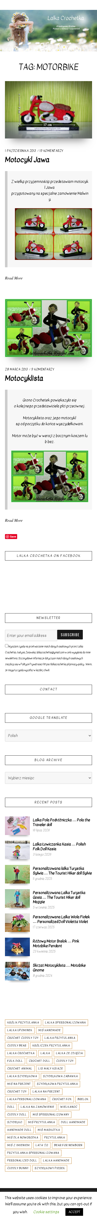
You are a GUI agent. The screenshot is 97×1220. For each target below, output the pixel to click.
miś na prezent (19, 1084)
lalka (45, 1053)
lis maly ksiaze (50, 1068)
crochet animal (19, 1068)
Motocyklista (24, 378)
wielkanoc (68, 1107)
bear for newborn (68, 1145)
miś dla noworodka (22, 1137)
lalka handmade (56, 1160)
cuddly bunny (18, 1168)
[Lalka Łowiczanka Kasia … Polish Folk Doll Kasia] (17, 850)
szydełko (14, 1122)
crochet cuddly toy (23, 1038)
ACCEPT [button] (74, 1212)
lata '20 (42, 1145)
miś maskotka (49, 1130)
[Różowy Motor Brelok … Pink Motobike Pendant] (17, 946)
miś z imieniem (18, 1145)
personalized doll (22, 1160)
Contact (48, 689)
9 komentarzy (42, 369)
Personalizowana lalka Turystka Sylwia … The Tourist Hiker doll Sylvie (62, 871)
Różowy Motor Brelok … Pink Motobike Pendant (56, 943)
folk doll (15, 1061)
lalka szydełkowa (22, 1076)
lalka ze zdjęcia (69, 1053)
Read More (14, 277)
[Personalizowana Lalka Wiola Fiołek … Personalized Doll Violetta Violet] (17, 922)
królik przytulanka (23, 1022)
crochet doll (39, 1061)
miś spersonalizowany (51, 1114)
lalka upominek (19, 1030)
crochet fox (62, 1099)
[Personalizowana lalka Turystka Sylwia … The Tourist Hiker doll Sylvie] (17, 874)
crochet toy (17, 1091)
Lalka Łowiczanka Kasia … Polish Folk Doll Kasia (59, 846)
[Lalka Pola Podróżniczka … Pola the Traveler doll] (17, 825)
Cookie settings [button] (46, 1212)
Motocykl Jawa (27, 160)
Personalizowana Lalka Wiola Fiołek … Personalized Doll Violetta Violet (61, 919)
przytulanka (54, 1137)
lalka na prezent (46, 1091)
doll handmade (73, 1122)
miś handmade (49, 1030)
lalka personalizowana (26, 1099)
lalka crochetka (21, 1053)
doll (11, 1107)
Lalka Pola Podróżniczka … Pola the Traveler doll (61, 822)
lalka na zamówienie (37, 1107)
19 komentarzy (51, 151)
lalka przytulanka (60, 1038)
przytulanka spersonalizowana (33, 1153)
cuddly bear (16, 1045)
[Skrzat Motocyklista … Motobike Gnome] (17, 971)
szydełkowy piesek (50, 1168)
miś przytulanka (41, 1122)
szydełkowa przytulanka (57, 1084)
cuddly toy (65, 1061)
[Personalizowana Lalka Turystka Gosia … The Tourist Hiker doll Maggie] (17, 898)
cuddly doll (17, 1114)
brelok (83, 1099)
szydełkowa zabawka (60, 1076)
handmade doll (19, 1130)
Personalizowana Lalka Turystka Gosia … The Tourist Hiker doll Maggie (59, 897)
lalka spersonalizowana (65, 1022)
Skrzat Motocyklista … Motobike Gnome (59, 967)
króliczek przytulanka (51, 1045)
